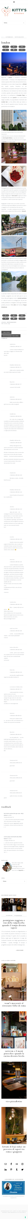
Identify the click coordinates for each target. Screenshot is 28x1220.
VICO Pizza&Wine (14, 1101)
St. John (13, 305)
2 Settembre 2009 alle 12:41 (16, 561)
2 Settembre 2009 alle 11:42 (16, 492)
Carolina (4, 141)
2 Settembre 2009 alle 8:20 (15, 399)
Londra (10, 77)
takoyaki (24, 211)
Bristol (25, 84)
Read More (20, 950)
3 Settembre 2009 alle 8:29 (15, 734)
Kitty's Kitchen (14, 11)
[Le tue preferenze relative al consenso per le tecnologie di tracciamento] (25, 1217)
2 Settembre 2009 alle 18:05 (16, 649)
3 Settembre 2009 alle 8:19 (15, 715)
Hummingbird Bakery (7, 138)
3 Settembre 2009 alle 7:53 (15, 689)
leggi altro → (22, 870)
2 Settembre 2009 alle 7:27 (15, 346)
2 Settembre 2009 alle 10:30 (16, 475)
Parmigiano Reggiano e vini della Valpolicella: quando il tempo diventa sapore (14, 924)
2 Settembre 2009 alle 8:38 (15, 442)
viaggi (9, 323)
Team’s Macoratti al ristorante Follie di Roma (14, 1004)
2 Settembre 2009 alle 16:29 (16, 630)
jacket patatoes (22, 298)
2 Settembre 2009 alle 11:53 (16, 509)
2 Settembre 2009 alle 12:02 (16, 539)
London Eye (4, 102)
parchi (14, 97)
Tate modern (15, 195)
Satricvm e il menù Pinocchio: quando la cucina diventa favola (14, 1053)
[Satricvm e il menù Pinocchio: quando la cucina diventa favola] (14, 1030)
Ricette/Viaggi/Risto (19, 37)
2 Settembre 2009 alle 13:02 (16, 604)
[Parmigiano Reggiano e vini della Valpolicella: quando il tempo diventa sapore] (14, 905)
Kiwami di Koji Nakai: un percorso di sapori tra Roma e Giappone (14, 1149)
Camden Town (21, 95)
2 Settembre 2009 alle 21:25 (16, 672)
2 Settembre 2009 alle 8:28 (15, 416)
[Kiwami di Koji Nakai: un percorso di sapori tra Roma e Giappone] (14, 1126)
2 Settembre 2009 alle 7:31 (15, 367)
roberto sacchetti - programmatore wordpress (22, 1219)
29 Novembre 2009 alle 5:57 (16, 792)
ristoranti (5, 323)
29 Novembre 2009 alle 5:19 (16, 762)
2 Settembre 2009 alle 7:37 (15, 384)
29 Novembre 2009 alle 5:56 (16, 777)
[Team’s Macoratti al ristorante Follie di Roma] (14, 982)
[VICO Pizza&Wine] (14, 1080)
